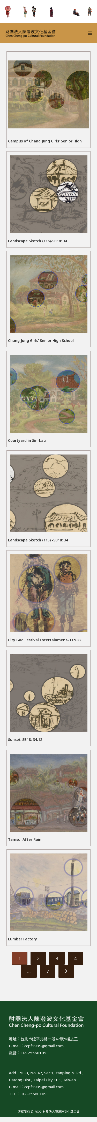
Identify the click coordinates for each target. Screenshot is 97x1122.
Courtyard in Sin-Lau (27, 440)
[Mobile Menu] (90, 33)
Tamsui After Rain (24, 839)
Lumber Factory (22, 939)
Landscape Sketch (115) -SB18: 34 (38, 540)
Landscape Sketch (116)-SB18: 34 (37, 240)
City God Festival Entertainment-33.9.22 (44, 639)
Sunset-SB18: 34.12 (25, 739)
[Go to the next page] (66, 971)
